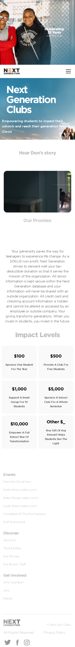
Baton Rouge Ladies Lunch (20, 497)
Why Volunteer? (13, 582)
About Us (9, 540)
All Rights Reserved (18, 632)
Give (6, 590)
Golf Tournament (14, 521)
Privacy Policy (54, 632)
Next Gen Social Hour (17, 481)
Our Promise (11, 556)
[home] (11, 71)
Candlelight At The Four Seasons (24, 513)
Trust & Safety (12, 548)
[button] (67, 71)
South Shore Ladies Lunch (20, 505)
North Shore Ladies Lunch (20, 489)
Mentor (7, 598)
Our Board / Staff (14, 564)
